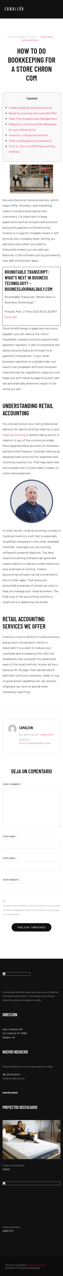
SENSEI (6, 1169)
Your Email (10, 858)
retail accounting (14, 435)
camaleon (46, 37)
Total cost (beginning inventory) (30, 141)
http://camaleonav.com (34, 743)
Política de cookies (37, 1265)
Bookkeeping (30, 40)
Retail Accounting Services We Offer (33, 113)
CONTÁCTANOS (10, 1092)
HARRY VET (8, 1231)
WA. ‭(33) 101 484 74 (11, 1074)
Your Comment (12, 784)
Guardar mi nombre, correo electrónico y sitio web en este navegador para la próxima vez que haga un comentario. (31, 910)
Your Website (11, 879)
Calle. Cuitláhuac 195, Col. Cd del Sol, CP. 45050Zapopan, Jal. (15, 1033)
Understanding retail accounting (30, 107)
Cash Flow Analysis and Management (33, 118)
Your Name (10, 836)
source (10, 317)
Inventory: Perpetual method (28, 135)
